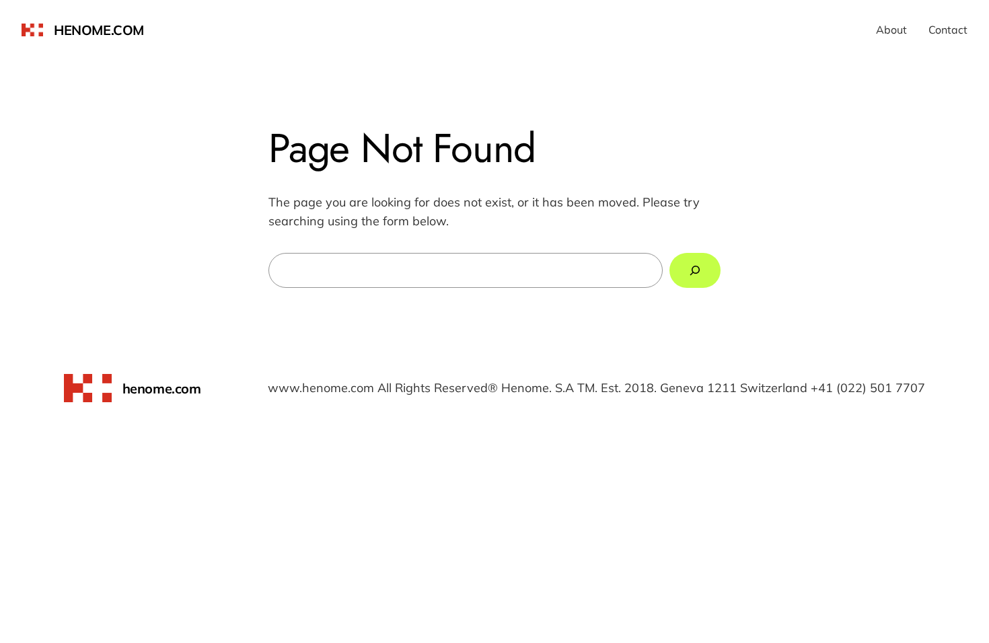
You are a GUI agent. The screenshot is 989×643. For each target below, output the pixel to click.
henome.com (99, 30)
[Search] (695, 270)
